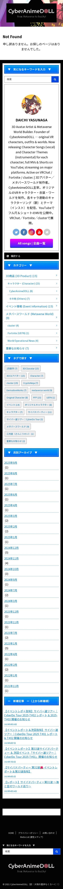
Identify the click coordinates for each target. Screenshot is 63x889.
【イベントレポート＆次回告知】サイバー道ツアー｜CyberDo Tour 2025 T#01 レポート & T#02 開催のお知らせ (31, 734)
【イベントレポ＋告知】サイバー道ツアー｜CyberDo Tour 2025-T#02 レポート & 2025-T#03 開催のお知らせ (31, 715)
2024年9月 (10, 580)
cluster (12, 383)
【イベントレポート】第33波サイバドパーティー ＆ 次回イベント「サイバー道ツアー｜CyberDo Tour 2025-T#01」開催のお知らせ (31, 753)
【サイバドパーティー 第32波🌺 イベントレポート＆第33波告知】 (30, 769)
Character (36, 375)
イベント (13, 404)
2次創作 (12, 368)
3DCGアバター (16, 375)
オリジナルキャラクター (38, 404)
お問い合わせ (49, 832)
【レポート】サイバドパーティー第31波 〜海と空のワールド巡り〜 (31, 784)
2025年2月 (10, 526)
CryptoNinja (30, 383)
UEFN (51, 397)
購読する (15, 256)
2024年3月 (10, 601)
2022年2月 (10, 665)
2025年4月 (10, 505)
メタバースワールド (18, 426)
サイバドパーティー (40, 412)
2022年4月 (10, 654)
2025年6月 (10, 494)
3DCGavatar (31, 368)
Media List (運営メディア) (31, 836)
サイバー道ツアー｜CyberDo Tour (25, 419)
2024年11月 (11, 558)
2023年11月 (11, 622)
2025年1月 (10, 537)
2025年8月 (10, 473)
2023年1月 (10, 643)
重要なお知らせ (16, 441)
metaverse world (42, 390)
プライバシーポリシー (28, 832)
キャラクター (15, 412)
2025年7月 (10, 484)
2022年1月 (10, 675)
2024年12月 (11, 548)
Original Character (17, 397)
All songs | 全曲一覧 (31, 243)
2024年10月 (11, 569)
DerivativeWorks (16, 390)
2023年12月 (11, 611)
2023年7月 (10, 633)
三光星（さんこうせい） (20, 433)
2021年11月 (11, 686)
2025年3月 (10, 516)
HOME (11, 832)
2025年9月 (10, 463)
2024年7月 (10, 590)
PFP (37, 397)
